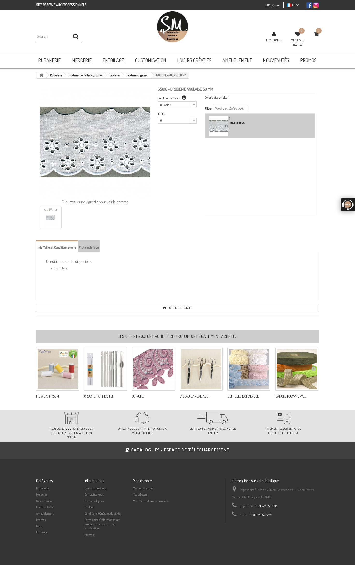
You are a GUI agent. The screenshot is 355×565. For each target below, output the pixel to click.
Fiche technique (89, 247)
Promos (41, 520)
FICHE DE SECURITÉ (179, 308)
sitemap (89, 534)
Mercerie (41, 494)
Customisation (45, 501)
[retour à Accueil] (41, 75)
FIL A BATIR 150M (47, 396)
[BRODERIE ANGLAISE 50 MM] (50, 217)
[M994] (57, 369)
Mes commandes (143, 488)
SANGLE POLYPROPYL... (291, 396)
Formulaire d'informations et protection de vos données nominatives (102, 524)
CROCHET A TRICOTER (99, 396)
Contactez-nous (94, 494)
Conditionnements (169, 98)
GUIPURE (138, 396)
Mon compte (274, 40)
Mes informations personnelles (151, 501)
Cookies (89, 507)
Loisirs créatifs (44, 507)
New (39, 526)
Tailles (161, 114)
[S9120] (248, 369)
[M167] (201, 369)
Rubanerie (42, 488)
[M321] (105, 369)
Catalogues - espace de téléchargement (179, 450)
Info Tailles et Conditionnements (57, 247)
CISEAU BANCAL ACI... (194, 396)
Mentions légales (94, 501)
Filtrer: (209, 108)
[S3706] (153, 369)
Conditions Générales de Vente (102, 513)
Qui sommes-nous (95, 488)
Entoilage (41, 532)
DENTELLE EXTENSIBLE (243, 396)
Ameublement (45, 513)
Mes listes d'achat (298, 42)
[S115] (296, 369)
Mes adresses (140, 494)
